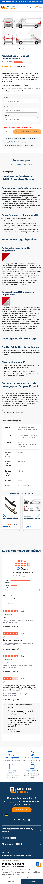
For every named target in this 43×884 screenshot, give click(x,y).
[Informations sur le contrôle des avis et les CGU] (32, 572)
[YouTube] (19, 819)
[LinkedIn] (28, 819)
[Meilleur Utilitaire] (3, 815)
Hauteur (7, 107)
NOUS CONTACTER (21, 810)
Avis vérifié (8, 614)
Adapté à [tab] (28, 165)
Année (6, 97)
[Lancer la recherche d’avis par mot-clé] (38, 604)
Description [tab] (16, 165)
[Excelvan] (6, 815)
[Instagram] (24, 819)
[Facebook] (14, 819)
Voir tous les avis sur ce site (22, 576)
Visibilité (7, 116)
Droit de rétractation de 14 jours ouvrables (20, 145)
